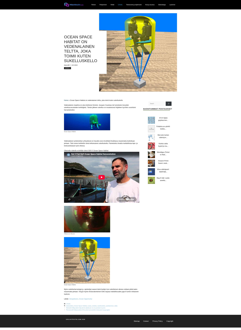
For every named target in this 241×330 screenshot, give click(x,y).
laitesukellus (69, 306)
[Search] (169, 103)
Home (66, 100)
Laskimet (172, 4)
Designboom (73, 299)
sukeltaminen (110, 306)
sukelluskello (101, 306)
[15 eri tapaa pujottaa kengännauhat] (151, 120)
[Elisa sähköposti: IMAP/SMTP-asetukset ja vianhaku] (151, 171)
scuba (89, 306)
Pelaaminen (103, 4)
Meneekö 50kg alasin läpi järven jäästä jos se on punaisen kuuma (85, 308)
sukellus (94, 306)
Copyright (169, 321)
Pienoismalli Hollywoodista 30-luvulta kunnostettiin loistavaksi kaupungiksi (88, 310)
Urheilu (120, 4)
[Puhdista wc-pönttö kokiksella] (151, 128)
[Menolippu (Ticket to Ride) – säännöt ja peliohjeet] (151, 154)
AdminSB (66, 65)
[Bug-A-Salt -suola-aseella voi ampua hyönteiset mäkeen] (151, 180)
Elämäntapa (162, 4)
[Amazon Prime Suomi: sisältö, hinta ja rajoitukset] (151, 163)
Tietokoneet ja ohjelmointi (133, 4)
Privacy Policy (158, 321)
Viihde (112, 4)
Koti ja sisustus (150, 4)
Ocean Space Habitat (80, 306)
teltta (115, 306)
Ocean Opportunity (85, 299)
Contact (146, 321)
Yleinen (93, 4)
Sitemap (137, 321)
